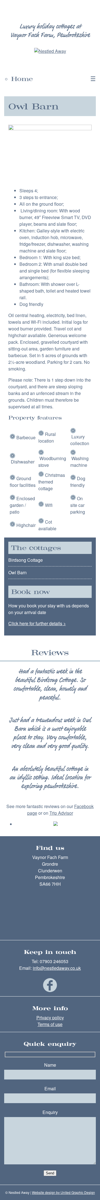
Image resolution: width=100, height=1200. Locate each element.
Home (22, 79)
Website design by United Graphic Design (63, 1192)
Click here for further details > (37, 623)
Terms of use (50, 1024)
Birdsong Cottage (25, 560)
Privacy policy (50, 1017)
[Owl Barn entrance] (50, 128)
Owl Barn (17, 572)
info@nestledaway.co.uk (57, 968)
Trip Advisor (61, 813)
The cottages (36, 547)
